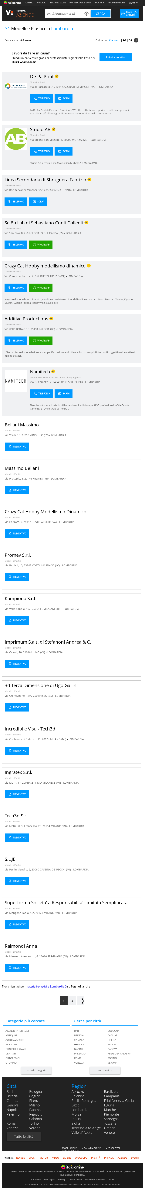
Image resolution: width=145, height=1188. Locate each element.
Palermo (80, 1053)
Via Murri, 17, (13, 782)
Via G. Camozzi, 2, (41, 382)
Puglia (76, 1118)
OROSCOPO (81, 1157)
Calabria (78, 1096)
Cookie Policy (75, 1180)
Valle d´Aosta (82, 1132)
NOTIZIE (20, 1157)
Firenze (112, 1040)
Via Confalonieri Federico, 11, (23, 739)
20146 (28, 478)
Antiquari (11, 1035)
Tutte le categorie (36, 1070)
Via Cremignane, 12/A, (19, 695)
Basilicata (111, 1091)
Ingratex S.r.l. (18, 772)
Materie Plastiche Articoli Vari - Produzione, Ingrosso (55, 377)
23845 (27, 565)
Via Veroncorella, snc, (18, 276)
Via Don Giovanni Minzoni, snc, (24, 190)
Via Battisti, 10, (14, 565)
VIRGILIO (41, 3)
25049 (37, 695)
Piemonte (111, 1114)
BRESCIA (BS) (47, 329)
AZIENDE (122, 1157)
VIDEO (55, 1157)
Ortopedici (12, 1058)
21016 (27, 652)
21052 (35, 276)
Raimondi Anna (21, 946)
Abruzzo (78, 1091)
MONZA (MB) (80, 140)
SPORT (32, 1157)
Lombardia (80, 1109)
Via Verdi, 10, (13, 435)
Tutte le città (105, 1070)
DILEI (108, 1172)
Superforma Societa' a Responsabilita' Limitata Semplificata (66, 902)
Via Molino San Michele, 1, (47, 140)
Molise (77, 1114)
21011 (58, 87)
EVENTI (135, 1157)
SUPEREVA (79, 1175)
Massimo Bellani (22, 468)
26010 (43, 956)
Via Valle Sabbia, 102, (18, 609)
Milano (112, 1044)
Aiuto (111, 1180)
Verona (112, 1062)
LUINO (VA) (38, 652)
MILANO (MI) (41, 478)
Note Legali (49, 1180)
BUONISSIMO (66, 1175)
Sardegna (111, 1118)
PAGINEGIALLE (58, 3)
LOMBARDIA (105, 87)
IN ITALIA (109, 1157)
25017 (28, 233)
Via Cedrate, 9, (14, 522)
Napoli (78, 1049)
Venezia (79, 1062)
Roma (77, 1058)
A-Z (124, 40)
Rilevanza (114, 40)
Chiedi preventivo (115, 57)
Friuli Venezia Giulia (119, 1100)
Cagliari (113, 1035)
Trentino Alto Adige (86, 1128)
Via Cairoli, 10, (14, 652)
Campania (112, 1096)
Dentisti (10, 1053)
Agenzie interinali (17, 1030)
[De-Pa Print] (16, 85)
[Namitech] (16, 381)
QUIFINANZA (129, 1172)
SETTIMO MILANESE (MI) (46, 782)
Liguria (109, 1105)
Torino (112, 1058)
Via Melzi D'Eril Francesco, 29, (23, 826)
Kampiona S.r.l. (20, 598)
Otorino (11, 1062)
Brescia (79, 1035)
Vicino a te (26, 40)
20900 (67, 140)
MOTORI (44, 1157)
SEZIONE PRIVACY (70, 1150)
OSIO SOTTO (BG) (72, 382)
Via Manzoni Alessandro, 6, (22, 956)
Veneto (109, 1132)
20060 (35, 869)
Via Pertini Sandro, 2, (18, 869)
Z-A (130, 40)
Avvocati (11, 1044)
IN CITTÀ (95, 1157)
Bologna (113, 1030)
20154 (46, 826)
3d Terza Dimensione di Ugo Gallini (41, 685)
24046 (56, 382)
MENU (132, 3)
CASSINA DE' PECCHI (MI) (56, 869)
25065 (35, 609)
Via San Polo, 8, (14, 233)
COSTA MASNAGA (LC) (46, 565)
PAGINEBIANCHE (116, 3)
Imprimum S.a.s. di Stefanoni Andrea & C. (48, 642)
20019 (26, 782)
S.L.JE (10, 859)
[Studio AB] (16, 138)
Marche (110, 1109)
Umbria (110, 1128)
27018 (25, 435)
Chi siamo (36, 1180)
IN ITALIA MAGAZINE (91, 1148)
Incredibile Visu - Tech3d (30, 729)
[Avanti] (80, 1000)
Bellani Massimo (22, 424)
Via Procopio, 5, (14, 478)
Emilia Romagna (84, 1100)
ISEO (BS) (47, 695)
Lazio (75, 1105)
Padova (112, 1049)
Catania (79, 1040)
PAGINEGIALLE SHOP (80, 3)
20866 (48, 190)
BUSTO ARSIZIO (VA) (53, 276)
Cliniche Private (15, 1049)
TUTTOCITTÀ (98, 1172)
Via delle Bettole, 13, (18, 329)
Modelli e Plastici (38, 82)
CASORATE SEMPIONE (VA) (79, 87)
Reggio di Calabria (119, 1053)
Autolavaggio (14, 1040)
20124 (45, 739)
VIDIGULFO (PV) (39, 435)
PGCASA (99, 3)
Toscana (110, 1123)
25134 (34, 329)
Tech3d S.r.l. (17, 815)
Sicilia (76, 1123)
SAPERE (67, 1157)
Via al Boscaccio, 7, (42, 87)
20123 (39, 913)
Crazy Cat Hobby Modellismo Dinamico (45, 511)
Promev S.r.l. (18, 555)
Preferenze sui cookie (95, 1180)
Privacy (61, 1180)
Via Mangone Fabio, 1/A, (20, 913)
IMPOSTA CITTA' (112, 1148)
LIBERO (29, 3)
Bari (76, 1030)
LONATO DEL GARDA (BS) (48, 233)
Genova (79, 1044)
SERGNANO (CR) (58, 956)
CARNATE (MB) (61, 190)
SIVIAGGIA (117, 1172)
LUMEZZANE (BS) (51, 609)
